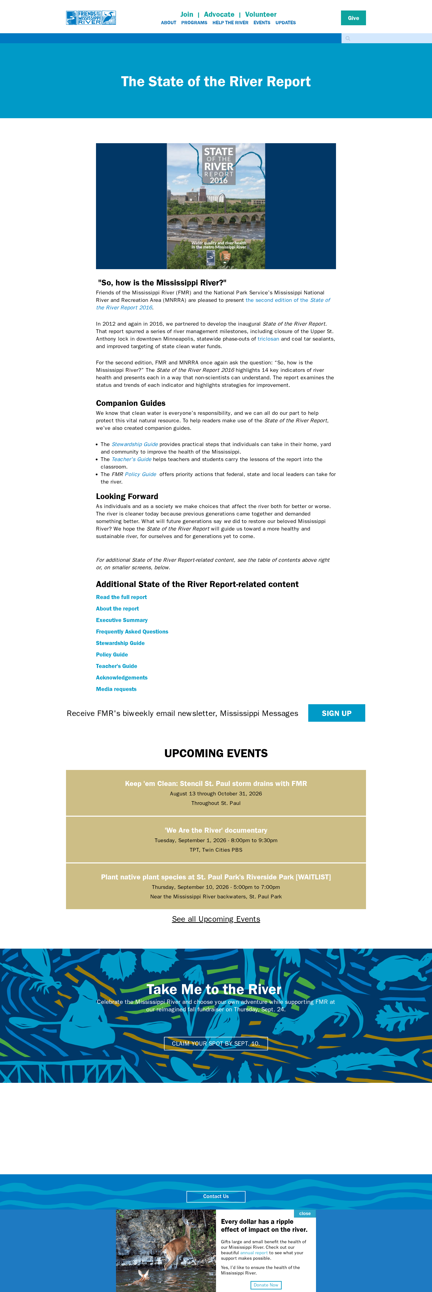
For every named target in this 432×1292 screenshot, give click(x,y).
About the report (117, 608)
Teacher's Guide (131, 459)
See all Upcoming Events (216, 919)
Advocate (219, 14)
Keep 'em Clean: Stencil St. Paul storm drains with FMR (216, 783)
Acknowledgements (122, 677)
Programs (194, 22)
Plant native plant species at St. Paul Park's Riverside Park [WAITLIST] (216, 876)
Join (186, 14)
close (305, 1213)
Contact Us (216, 1196)
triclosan (268, 339)
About (168, 22)
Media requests (116, 688)
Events (262, 22)
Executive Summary (122, 620)
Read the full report (121, 597)
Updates (286, 22)
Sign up (337, 713)
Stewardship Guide (135, 444)
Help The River (230, 22)
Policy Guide (140, 474)
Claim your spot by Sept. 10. (216, 1043)
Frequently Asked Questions (132, 631)
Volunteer (260, 14)
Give (353, 17)
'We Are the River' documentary (216, 829)
